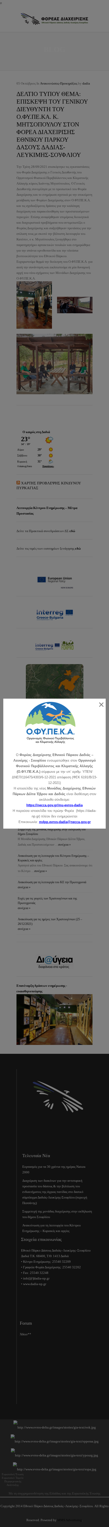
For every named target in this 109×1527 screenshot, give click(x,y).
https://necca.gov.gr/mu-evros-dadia (54, 805)
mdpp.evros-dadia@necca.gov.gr (65, 822)
